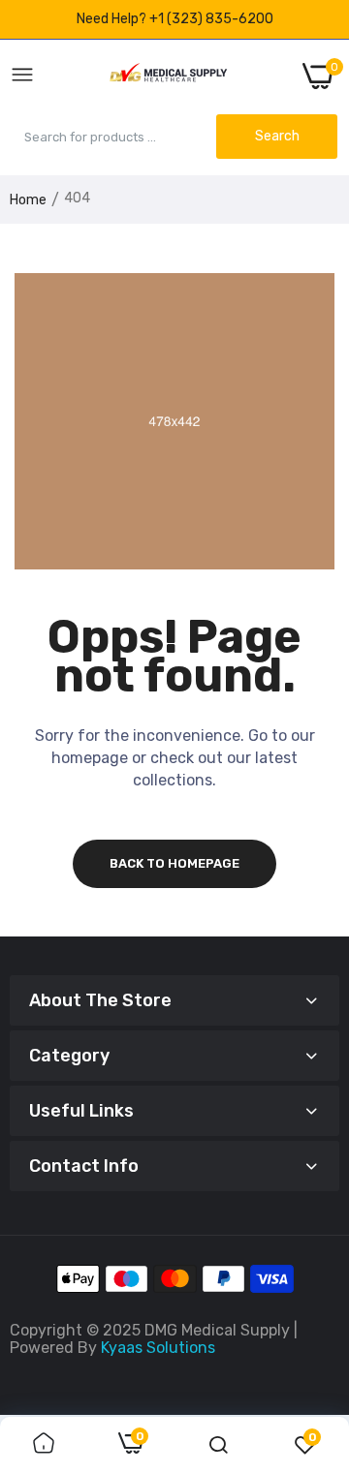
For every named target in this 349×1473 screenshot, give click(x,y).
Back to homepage (174, 863)
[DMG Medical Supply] (168, 76)
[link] (43, 1444)
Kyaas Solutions (158, 1347)
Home (28, 200)
